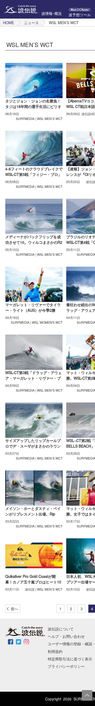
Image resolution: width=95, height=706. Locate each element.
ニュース (31, 22)
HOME (8, 22)
